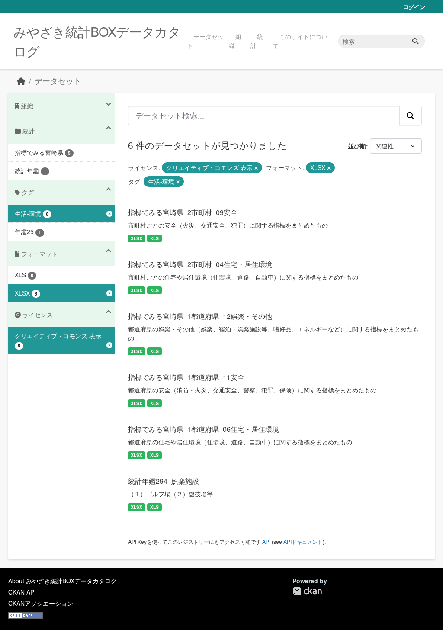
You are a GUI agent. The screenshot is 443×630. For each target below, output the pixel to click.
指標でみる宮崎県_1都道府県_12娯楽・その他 (200, 316)
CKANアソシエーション (40, 603)
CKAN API (22, 592)
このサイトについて (300, 41)
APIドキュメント (303, 541)
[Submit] (415, 41)
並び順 (357, 145)
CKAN (307, 590)
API (266, 541)
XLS (154, 238)
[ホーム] (21, 80)
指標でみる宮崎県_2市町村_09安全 (183, 212)
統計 (256, 41)
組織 (235, 41)
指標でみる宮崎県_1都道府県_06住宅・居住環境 (203, 429)
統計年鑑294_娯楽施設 (163, 481)
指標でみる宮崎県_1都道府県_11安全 (186, 377)
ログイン (414, 7)
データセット (205, 41)
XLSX (136, 238)
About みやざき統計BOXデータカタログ (62, 580)
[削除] (256, 167)
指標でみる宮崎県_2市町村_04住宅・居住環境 (200, 264)
